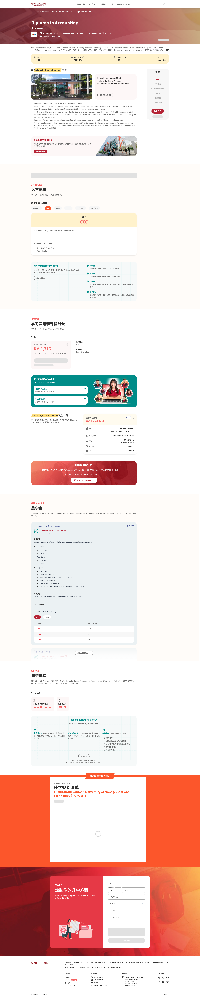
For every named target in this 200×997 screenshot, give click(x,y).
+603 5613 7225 (98, 977)
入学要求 (158, 84)
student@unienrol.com (101, 985)
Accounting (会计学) (73, 470)
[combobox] (114, 890)
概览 (157, 79)
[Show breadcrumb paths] (32, 12)
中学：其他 (80, 208)
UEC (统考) (36, 208)
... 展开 (166, 50)
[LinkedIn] (163, 981)
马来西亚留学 (80, 4)
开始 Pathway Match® (85, 480)
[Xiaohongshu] (167, 981)
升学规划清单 (157, 102)
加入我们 (67, 980)
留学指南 (67, 983)
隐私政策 (166, 994)
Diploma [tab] (41, 604)
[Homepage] (38, 4)
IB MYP (68, 208)
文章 (112, 4)
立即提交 (126, 940)
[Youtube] (167, 977)
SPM (47, 208)
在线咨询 (96, 983)
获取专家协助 (40, 278)
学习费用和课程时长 (157, 89)
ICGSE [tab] (47, 617)
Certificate (94, 208)
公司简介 (67, 977)
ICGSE (58, 208)
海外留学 (92, 4)
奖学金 (103, 4)
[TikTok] (159, 981)
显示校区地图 (104, 95)
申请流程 (158, 98)
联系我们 (157, 111)
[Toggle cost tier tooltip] (67, 344)
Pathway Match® (124, 4)
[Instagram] (163, 977)
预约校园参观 (40, 151)
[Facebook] (159, 977)
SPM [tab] (37, 617)
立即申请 (84, 756)
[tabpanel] (84, 626)
